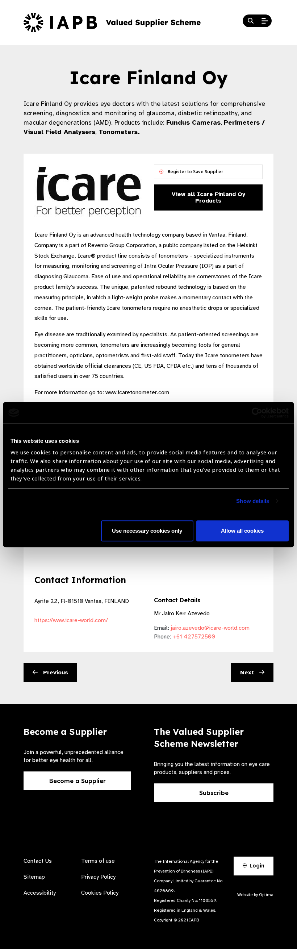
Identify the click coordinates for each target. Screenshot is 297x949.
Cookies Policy (99, 892)
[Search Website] (251, 21)
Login (256, 865)
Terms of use (98, 861)
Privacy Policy (98, 877)
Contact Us (38, 861)
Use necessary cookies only (147, 531)
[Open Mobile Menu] (265, 21)
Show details (252, 501)
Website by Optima (255, 894)
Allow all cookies (242, 531)
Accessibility (40, 892)
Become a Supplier (77, 780)
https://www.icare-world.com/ (71, 620)
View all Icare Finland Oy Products (208, 197)
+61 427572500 (194, 636)
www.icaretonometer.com (137, 392)
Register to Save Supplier (195, 171)
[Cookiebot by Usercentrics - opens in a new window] (257, 412)
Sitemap (34, 877)
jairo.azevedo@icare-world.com (210, 628)
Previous (54, 672)
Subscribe (214, 792)
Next (248, 672)
